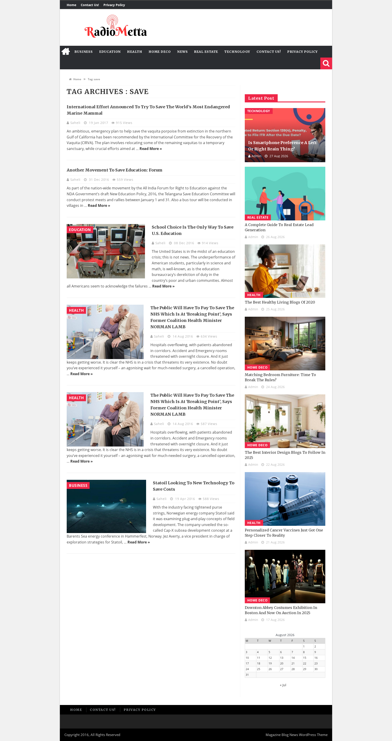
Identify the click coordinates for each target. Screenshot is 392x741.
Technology (237, 52)
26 (270, 669)
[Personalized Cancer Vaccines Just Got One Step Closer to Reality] (285, 499)
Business (83, 52)
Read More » (151, 148)
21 (293, 663)
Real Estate (206, 52)
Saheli (76, 123)
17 (247, 663)
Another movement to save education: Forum (114, 170)
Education (110, 52)
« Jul (283, 685)
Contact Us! (90, 5)
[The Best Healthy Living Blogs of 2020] (285, 271)
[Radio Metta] (115, 27)
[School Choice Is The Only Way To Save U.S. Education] (106, 251)
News (182, 52)
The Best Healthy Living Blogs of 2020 (280, 302)
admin (257, 156)
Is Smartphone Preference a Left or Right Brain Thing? (282, 146)
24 (247, 669)
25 (258, 669)
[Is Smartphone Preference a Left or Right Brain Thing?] (285, 135)
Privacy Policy (114, 5)
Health (134, 52)
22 (304, 663)
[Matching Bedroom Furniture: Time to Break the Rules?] (285, 343)
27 (281, 669)
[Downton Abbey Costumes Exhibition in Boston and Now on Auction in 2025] (285, 576)
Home (71, 5)
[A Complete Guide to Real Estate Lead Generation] (285, 193)
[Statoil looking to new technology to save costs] (106, 506)
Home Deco (160, 52)
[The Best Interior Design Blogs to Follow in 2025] (285, 421)
